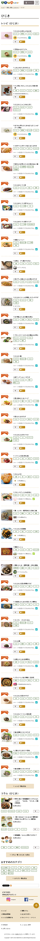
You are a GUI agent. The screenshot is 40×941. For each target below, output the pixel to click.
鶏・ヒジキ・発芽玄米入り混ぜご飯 (26, 510)
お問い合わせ (6, 928)
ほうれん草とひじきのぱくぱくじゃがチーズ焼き (26, 126)
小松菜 (22, 319)
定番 (36, 643)
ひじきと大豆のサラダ (22, 695)
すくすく (16, 33)
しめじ (36, 495)
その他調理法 (23, 166)
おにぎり (23, 107)
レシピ (4, 910)
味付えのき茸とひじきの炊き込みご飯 (26, 164)
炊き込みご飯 (30, 166)
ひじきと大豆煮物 (20, 529)
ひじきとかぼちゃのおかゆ (23, 31)
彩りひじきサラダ (20, 416)
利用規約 (5, 925)
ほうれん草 (29, 130)
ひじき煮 (17, 641)
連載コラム (25, 910)
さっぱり (29, 281)
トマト (16, 458)
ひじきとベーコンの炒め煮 (23, 714)
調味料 (17, 847)
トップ (2, 7)
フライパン (22, 753)
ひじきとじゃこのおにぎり (23, 104)
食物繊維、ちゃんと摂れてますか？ (26, 835)
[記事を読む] (17, 805)
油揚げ (36, 90)
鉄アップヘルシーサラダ (22, 377)
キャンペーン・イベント (29, 917)
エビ (23, 437)
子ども (22, 148)
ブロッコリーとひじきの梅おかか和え (26, 335)
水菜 (29, 586)
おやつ (29, 148)
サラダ (22, 281)
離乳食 (22, 33)
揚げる (29, 476)
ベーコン (23, 187)
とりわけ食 (29, 70)
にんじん (23, 90)
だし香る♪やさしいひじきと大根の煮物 (26, 87)
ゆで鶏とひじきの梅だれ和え (24, 317)
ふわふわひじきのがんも (22, 67)
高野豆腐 (16, 567)
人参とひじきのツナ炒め (22, 750)
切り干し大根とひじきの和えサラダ (26, 279)
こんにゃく (22, 680)
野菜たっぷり (16, 382)
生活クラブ (19, 934)
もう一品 (36, 281)
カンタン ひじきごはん (22, 620)
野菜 (29, 379)
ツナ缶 (22, 263)
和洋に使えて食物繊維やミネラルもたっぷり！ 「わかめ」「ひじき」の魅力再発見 (26, 801)
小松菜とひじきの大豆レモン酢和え (26, 602)
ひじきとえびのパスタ (22, 434)
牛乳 (16, 549)
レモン (36, 604)
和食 (16, 245)
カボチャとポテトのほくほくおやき (26, 146)
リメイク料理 (23, 206)
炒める (29, 419)
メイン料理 (30, 242)
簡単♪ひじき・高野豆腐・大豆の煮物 (26, 565)
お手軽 (16, 302)
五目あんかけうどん (21, 49)
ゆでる (16, 440)
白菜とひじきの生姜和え (22, 659)
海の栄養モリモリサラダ (22, 732)
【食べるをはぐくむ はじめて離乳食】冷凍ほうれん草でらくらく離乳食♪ (27, 818)
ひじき (29, 33)
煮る (29, 187)
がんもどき (18, 474)
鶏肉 (23, 401)
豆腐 (36, 70)
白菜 (16, 662)
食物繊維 (16, 169)
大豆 (23, 458)
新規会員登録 (6, 914)
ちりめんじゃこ (17, 110)
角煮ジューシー (19, 240)
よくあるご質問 (26, 925)
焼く (29, 401)
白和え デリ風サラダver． (23, 261)
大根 (16, 90)
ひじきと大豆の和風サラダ (23, 583)
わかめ (16, 734)
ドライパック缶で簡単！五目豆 (24, 677)
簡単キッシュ (19, 547)
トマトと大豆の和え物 (22, 456)
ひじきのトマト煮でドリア (23, 221)
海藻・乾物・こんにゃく (13, 7)
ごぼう (22, 495)
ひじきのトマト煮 (20, 185)
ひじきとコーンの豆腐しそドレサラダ (26, 297)
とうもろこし (23, 300)
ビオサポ (16, 358)
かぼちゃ (36, 33)
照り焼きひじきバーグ (22, 398)
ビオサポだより (11, 811)
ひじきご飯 (18, 356)
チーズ (24, 829)
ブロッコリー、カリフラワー (20, 337)
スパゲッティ (30, 437)
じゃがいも (36, 148)
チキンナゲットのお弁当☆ (23, 492)
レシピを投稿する (8, 917)
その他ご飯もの (31, 224)
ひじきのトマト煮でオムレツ (24, 203)
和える (36, 263)
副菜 (36, 187)
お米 (11, 847)
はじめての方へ (26, 914)
